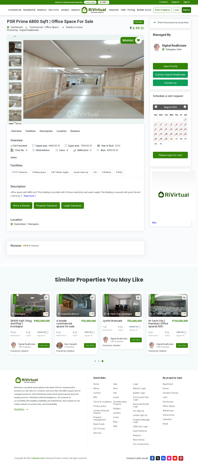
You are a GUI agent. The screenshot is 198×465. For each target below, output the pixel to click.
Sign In (187, 2)
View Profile (170, 66)
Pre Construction (141, 444)
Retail (165, 424)
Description (46, 131)
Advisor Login (139, 388)
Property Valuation (46, 205)
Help (115, 426)
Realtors (42, 9)
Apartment (168, 384)
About (96, 388)
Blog (115, 422)
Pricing (131, 9)
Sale (115, 384)
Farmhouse (168, 402)
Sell (115, 393)
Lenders (65, 9)
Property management (99, 418)
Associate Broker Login (141, 405)
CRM (123, 9)
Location (61, 131)
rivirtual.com (37, 458)
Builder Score (144, 9)
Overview (16, 131)
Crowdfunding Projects (119, 403)
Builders (117, 408)
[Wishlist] (138, 40)
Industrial (167, 419)
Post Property (162, 9)
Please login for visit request (170, 156)
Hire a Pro (54, 9)
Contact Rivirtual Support (101, 411)
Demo (186, 9)
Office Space (169, 406)
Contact (163, 2)
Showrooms (168, 415)
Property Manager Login (141, 421)
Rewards (114, 9)
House (166, 388)
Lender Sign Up (140, 415)
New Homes (139, 440)
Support (175, 2)
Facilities (31, 131)
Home (96, 384)
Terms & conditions (102, 402)
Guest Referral (140, 431)
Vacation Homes (170, 393)
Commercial (14, 9)
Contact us (170, 82)
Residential (29, 9)
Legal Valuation (72, 205)
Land (165, 397)
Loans (116, 417)
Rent (115, 388)
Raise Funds (99, 424)
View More (43, 345)
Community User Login (141, 398)
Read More (19, 409)
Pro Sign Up (138, 411)
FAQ (95, 397)
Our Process (99, 428)
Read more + (29, 196)
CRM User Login (140, 426)
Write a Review (21, 205)
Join (176, 9)
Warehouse (168, 410)
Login (135, 384)
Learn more (90, 2)
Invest (116, 397)
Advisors (76, 9)
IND (104, 2)
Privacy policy (99, 406)
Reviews (75, 131)
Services (97, 433)
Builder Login (139, 393)
